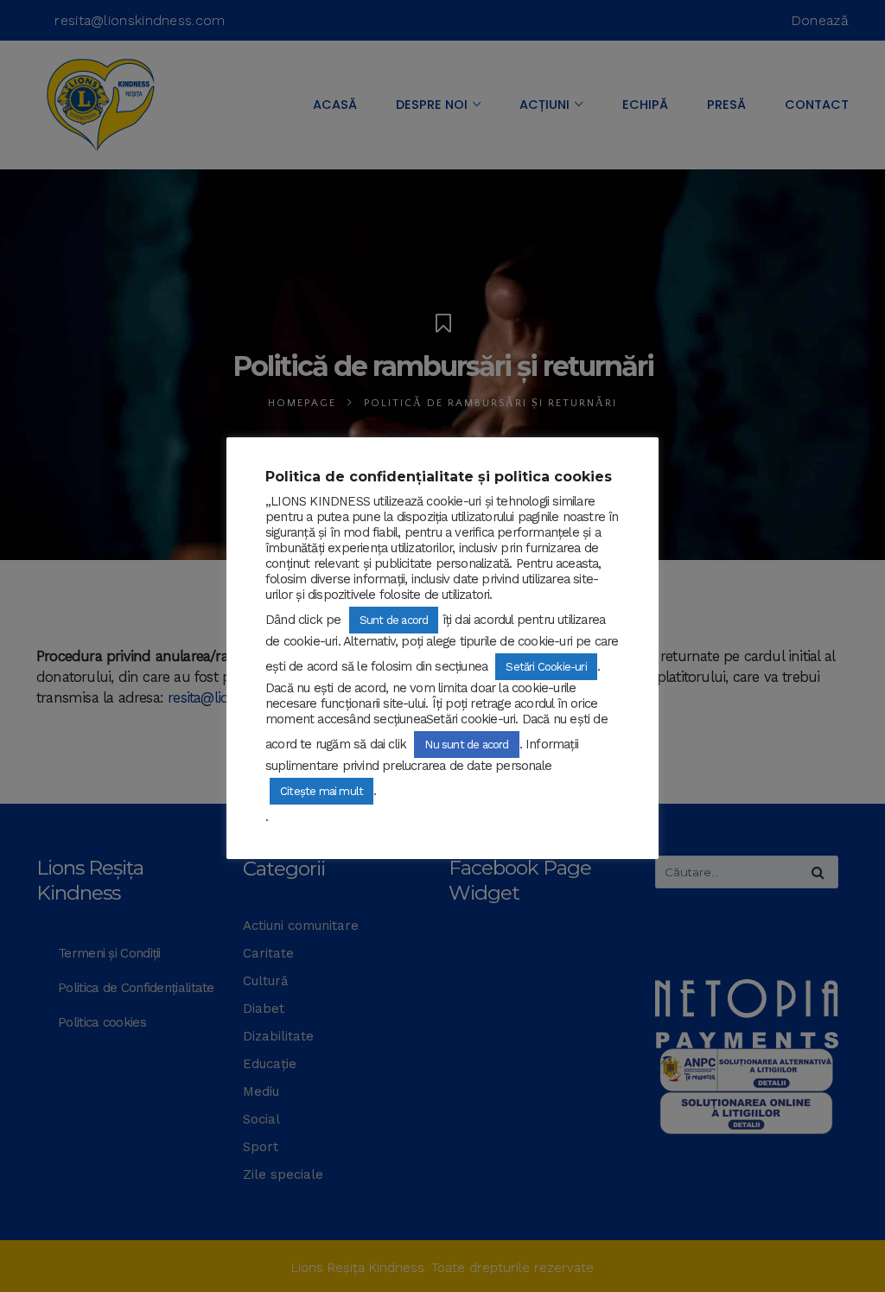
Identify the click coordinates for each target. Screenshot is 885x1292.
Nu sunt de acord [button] (466, 744)
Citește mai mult (321, 791)
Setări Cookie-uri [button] (546, 666)
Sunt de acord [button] (394, 620)
